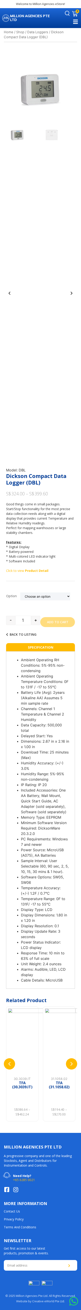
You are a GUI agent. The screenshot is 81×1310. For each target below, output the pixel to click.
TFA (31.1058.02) (26, 1084)
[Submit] (70, 1266)
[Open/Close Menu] (75, 22)
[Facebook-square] (6, 1189)
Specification (40, 647)
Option (11, 596)
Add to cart (57, 622)
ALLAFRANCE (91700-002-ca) (63, 1054)
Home (8, 32)
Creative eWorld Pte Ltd (48, 1301)
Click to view (27, 570)
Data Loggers (37, 32)
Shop (20, 32)
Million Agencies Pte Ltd (30, 18)
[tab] (40, 647)
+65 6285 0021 (24, 1180)
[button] (9, 293)
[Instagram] (15, 1189)
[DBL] (40, 89)
